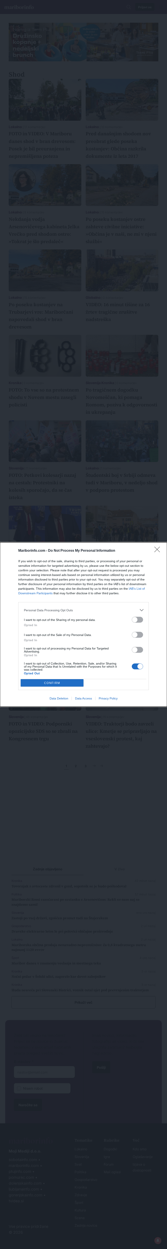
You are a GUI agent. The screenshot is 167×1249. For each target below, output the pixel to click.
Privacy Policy (108, 698)
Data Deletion (59, 698)
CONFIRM (52, 683)
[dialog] (83, 624)
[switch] (137, 620)
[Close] (158, 551)
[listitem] (83, 610)
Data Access (83, 698)
